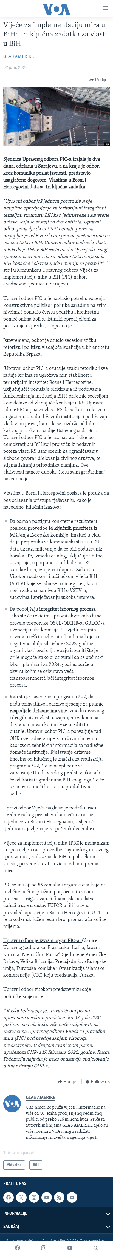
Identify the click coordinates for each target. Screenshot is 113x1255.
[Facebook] (17, 1248)
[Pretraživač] (95, 1248)
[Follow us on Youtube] (46, 1197)
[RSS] (59, 1197)
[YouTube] (69, 1248)
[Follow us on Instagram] (34, 1197)
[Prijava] (72, 1197)
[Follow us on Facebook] (8, 1197)
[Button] (99, 79)
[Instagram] (43, 1248)
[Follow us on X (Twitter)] (21, 1197)
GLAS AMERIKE (18, 57)
